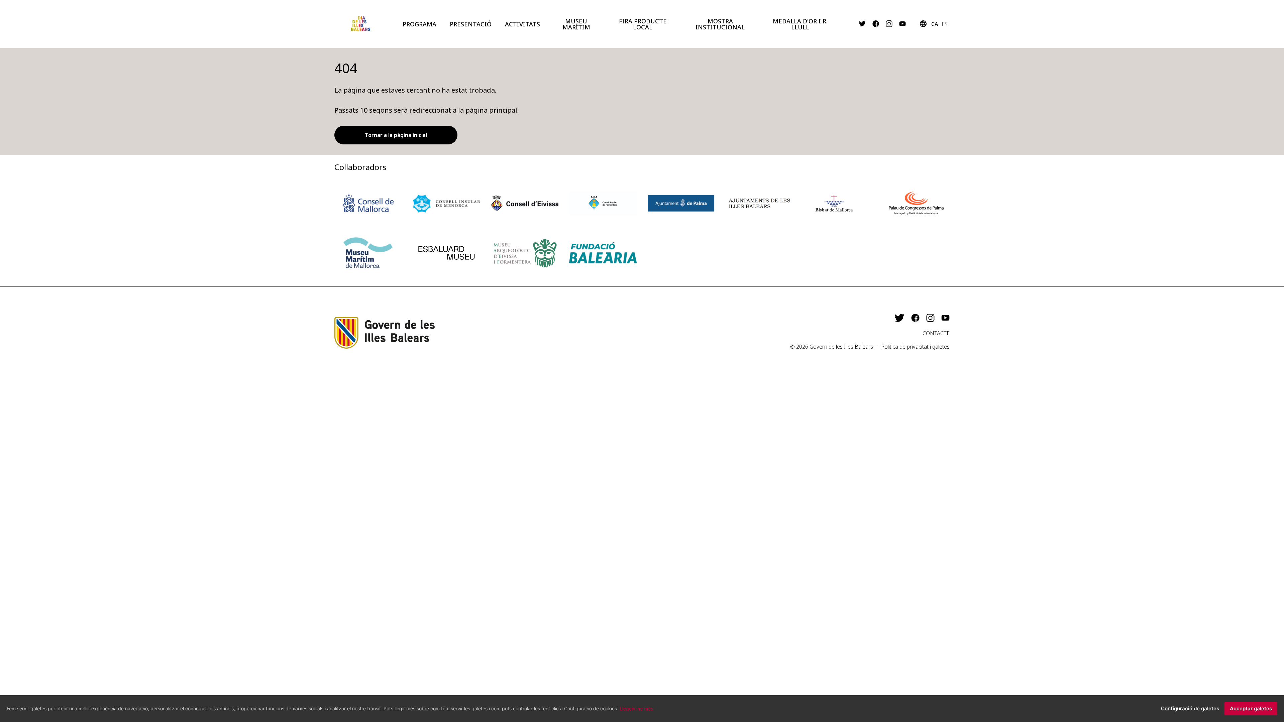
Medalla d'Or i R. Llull (800, 24)
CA (934, 24)
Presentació (471, 24)
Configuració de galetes (1190, 708)
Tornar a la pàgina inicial (396, 135)
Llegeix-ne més (636, 708)
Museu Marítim (576, 24)
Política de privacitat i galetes (915, 346)
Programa (419, 24)
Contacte (936, 333)
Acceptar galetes (1251, 708)
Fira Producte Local (643, 24)
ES (945, 24)
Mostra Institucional (720, 24)
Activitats (522, 24)
